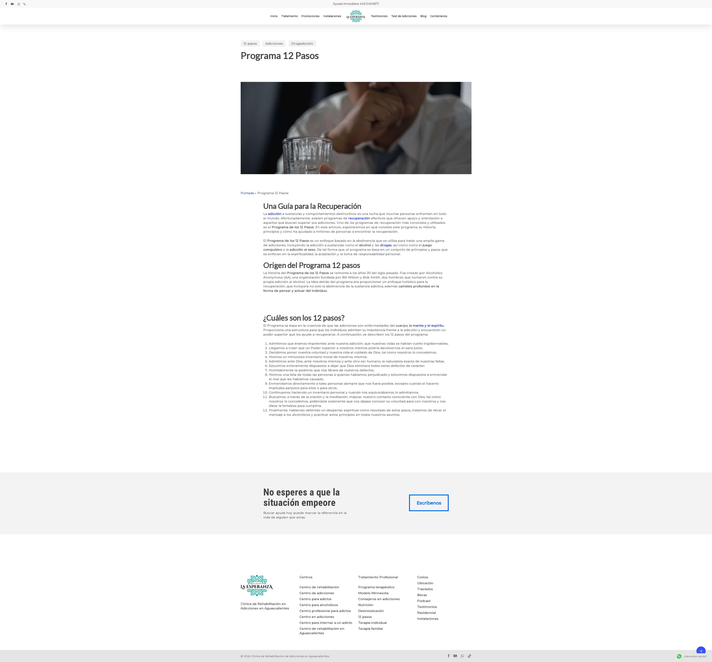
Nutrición (365, 605)
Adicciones (274, 43)
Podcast (424, 601)
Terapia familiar (370, 629)
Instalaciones (428, 618)
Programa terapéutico (376, 587)
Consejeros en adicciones (379, 599)
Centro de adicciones (316, 593)
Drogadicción (302, 43)
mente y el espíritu (428, 325)
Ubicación (425, 583)
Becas (422, 595)
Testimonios (427, 607)
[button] (429, 503)
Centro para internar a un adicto (325, 623)
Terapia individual (372, 623)
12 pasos (250, 43)
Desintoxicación (371, 611)
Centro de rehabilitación (319, 587)
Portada (247, 193)
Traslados (425, 589)
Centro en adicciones (316, 617)
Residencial (426, 613)
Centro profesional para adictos (325, 611)
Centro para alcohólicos (318, 605)
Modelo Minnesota (373, 593)
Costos (422, 577)
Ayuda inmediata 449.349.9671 (356, 4)
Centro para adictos (315, 599)
